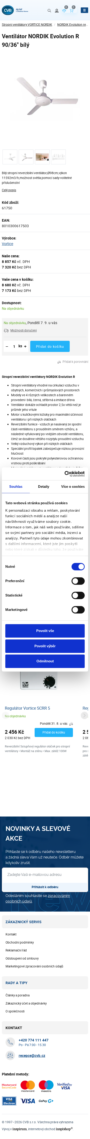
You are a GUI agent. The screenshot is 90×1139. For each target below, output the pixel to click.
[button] (20, 330)
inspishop (64, 1129)
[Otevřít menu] (84, 10)
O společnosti (15, 1011)
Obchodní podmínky (20, 942)
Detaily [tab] (43, 486)
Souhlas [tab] (16, 486)
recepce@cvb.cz (32, 1055)
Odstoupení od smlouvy (22, 958)
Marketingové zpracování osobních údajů (34, 966)
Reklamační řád (16, 950)
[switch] (78, 581)
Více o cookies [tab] (73, 486)
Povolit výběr (45, 646)
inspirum (19, 1129)
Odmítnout (45, 661)
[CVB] (15, 10)
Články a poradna (18, 995)
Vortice (7, 243)
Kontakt (11, 934)
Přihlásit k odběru (45, 887)
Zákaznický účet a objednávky (26, 1003)
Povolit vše (45, 631)
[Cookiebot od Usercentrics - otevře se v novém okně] (65, 474)
